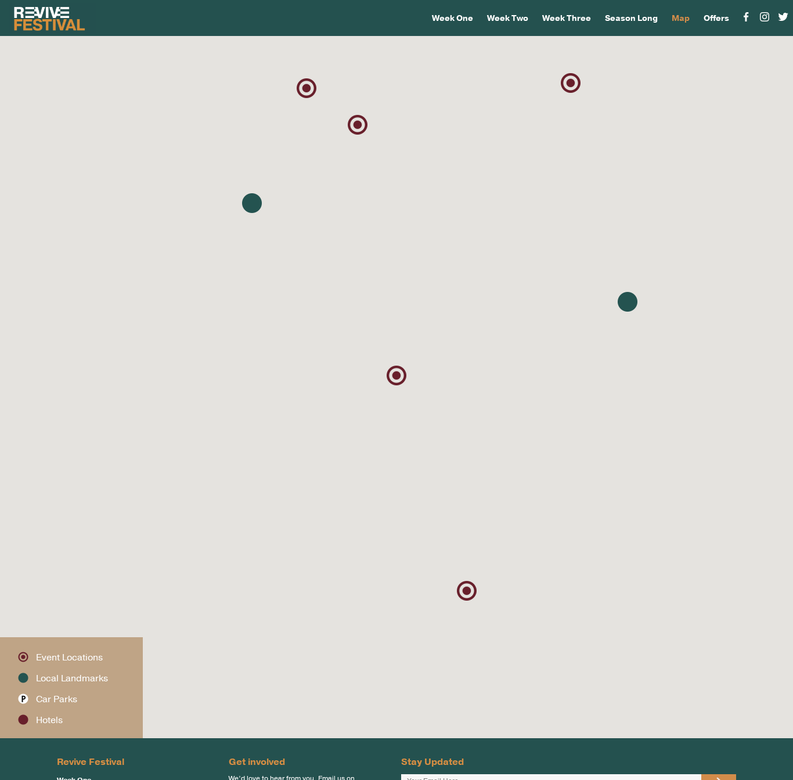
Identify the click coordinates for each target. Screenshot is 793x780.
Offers (716, 18)
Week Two (507, 18)
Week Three (566, 18)
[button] (396, 375)
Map (681, 18)
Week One (452, 18)
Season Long (631, 18)
